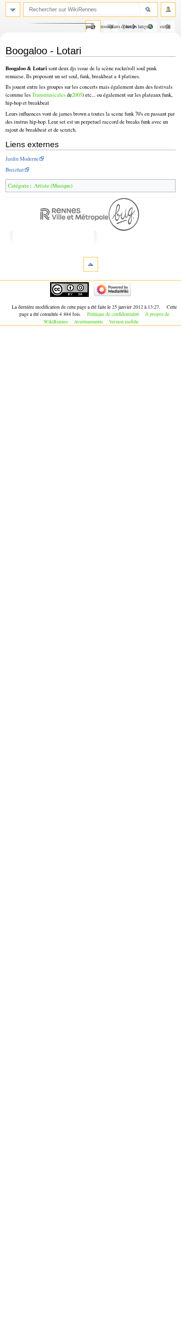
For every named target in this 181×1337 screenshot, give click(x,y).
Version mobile (123, 321)
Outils (165, 26)
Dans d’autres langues (148, 26)
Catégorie (18, 185)
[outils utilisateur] (168, 9)
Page (91, 26)
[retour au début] (90, 264)
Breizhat (14, 169)
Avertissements (88, 321)
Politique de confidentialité (113, 314)
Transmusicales (49, 94)
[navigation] (12, 9)
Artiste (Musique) (53, 185)
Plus (127, 26)
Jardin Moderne (22, 158)
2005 (77, 94)
